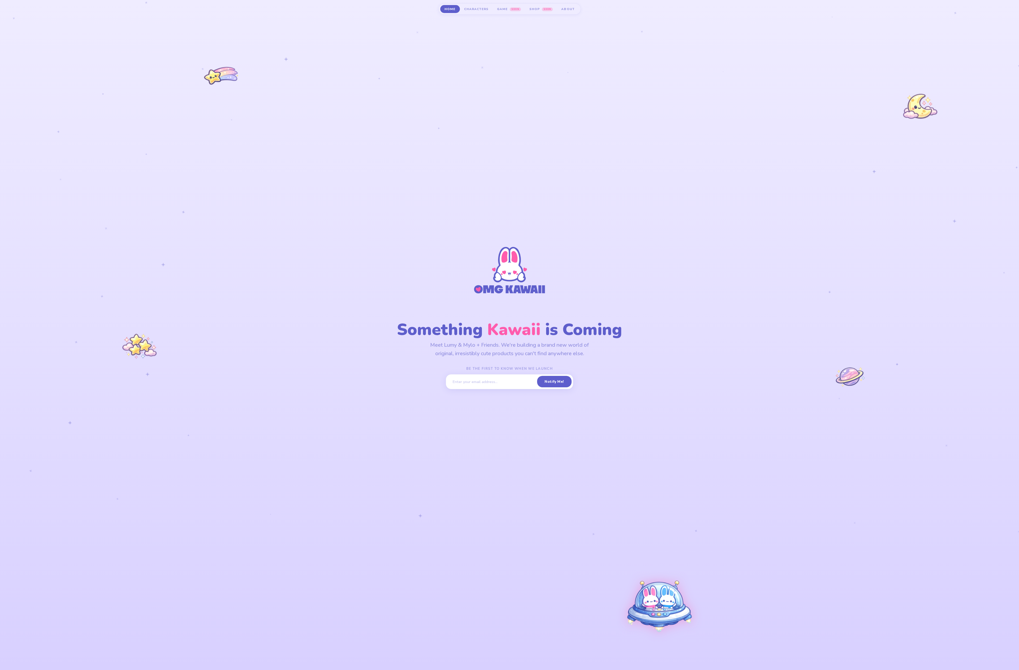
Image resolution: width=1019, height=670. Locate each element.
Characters (476, 9)
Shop (540, 9)
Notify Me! (554, 381)
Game (508, 9)
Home (450, 9)
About (568, 9)
